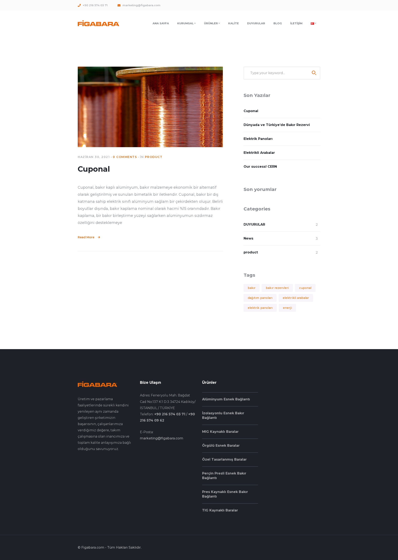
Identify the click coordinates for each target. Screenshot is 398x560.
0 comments (125, 157)
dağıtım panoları (260, 298)
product (154, 157)
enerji (287, 308)
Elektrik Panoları (258, 139)
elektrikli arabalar (296, 298)
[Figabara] (98, 23)
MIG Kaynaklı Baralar (220, 432)
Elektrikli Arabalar (259, 153)
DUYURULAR (254, 224)
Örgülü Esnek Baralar (221, 446)
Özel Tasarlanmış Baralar (224, 459)
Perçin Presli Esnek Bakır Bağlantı (224, 475)
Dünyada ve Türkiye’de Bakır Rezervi (277, 125)
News (248, 238)
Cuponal (94, 169)
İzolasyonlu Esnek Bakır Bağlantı (223, 415)
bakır (251, 288)
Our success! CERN (260, 167)
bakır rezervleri (277, 288)
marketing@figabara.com (161, 438)
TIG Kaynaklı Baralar (220, 510)
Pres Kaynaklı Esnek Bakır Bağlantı (225, 494)
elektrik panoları (260, 308)
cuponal (305, 288)
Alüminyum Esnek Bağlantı (226, 399)
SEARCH (314, 73)
